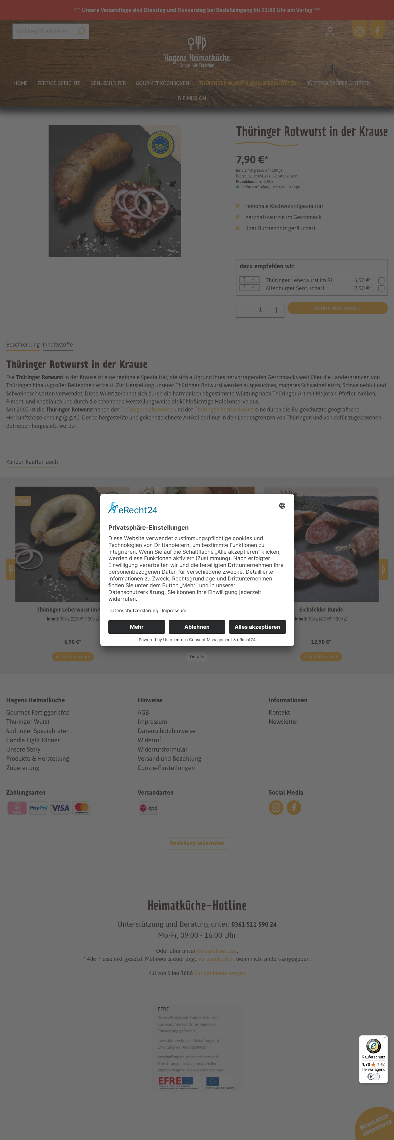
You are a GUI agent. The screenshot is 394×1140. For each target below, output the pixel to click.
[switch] (374, 1076)
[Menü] (384, 1039)
